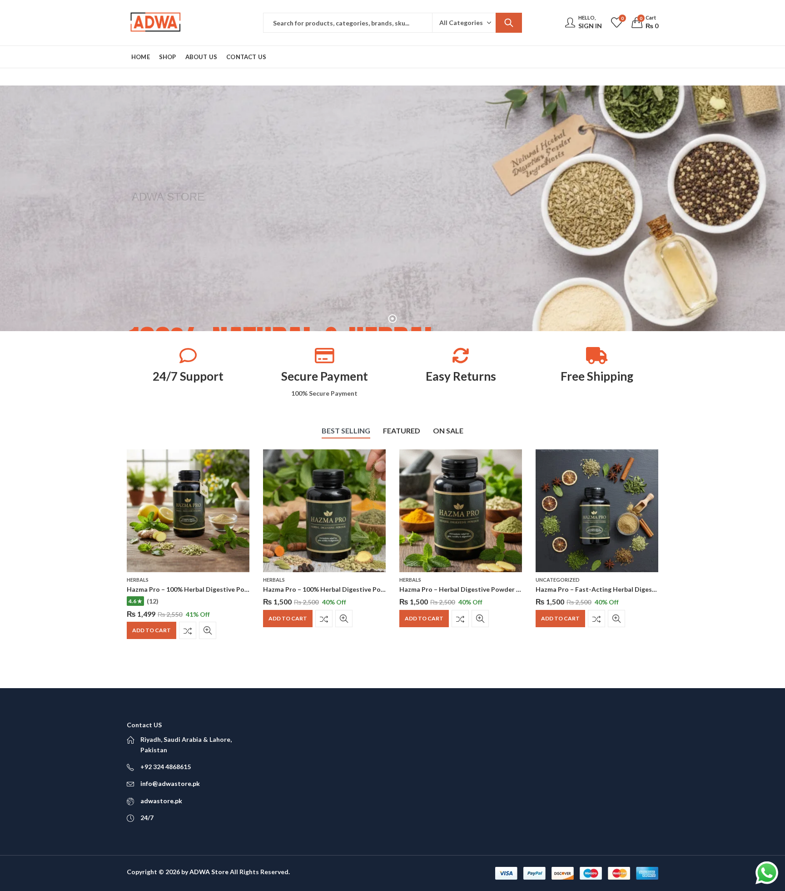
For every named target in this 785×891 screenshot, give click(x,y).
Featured (401, 430)
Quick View (207, 630)
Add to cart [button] (151, 630)
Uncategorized (558, 580)
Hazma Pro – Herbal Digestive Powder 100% (465, 589)
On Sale (448, 430)
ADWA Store (209, 872)
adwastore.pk (161, 801)
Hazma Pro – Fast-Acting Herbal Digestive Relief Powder (621, 589)
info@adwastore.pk (170, 783)
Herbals (138, 580)
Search (509, 23)
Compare (187, 630)
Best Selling (346, 430)
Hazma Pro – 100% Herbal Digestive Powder (193, 589)
